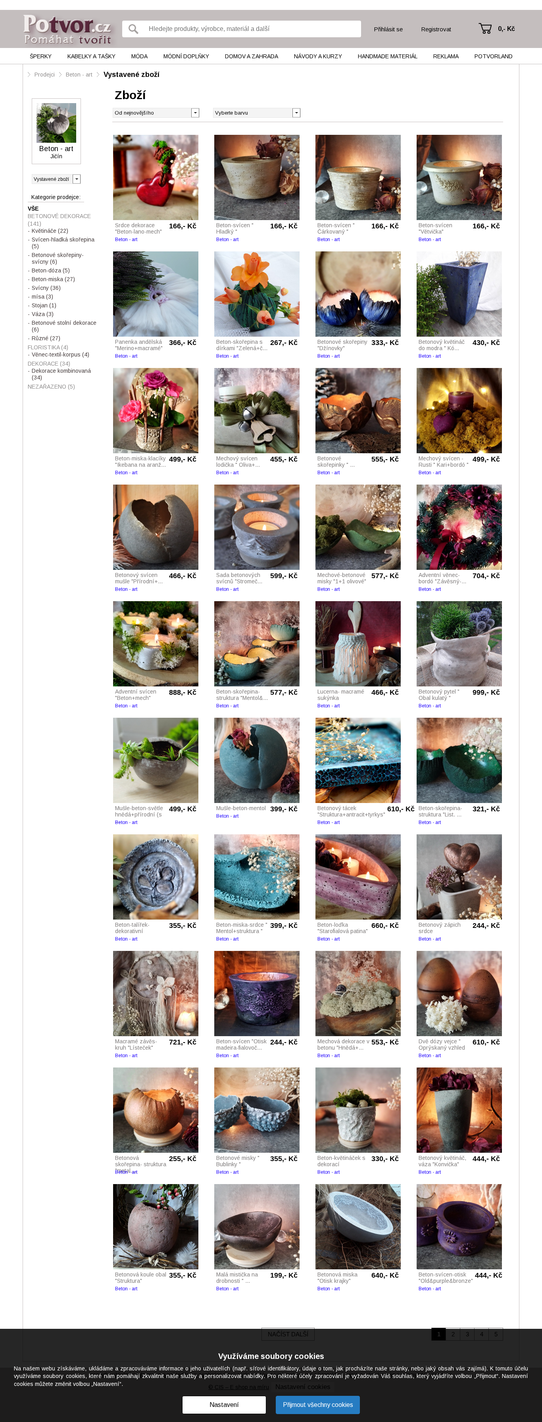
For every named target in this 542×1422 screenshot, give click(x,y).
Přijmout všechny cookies (318, 1404)
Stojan (44, 305)
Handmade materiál (387, 56)
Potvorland (494, 56)
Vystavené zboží (132, 75)
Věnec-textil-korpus (60, 354)
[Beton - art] (56, 123)
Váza (43, 314)
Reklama (446, 56)
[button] (296, 112)
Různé (46, 338)
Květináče (50, 231)
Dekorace (49, 363)
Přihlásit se (388, 29)
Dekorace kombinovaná (61, 374)
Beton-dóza (51, 270)
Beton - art (79, 74)
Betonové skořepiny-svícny (58, 258)
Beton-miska (53, 279)
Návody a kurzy (318, 56)
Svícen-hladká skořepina (63, 242)
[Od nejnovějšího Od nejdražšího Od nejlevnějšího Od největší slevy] (156, 113)
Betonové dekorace (59, 220)
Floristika (48, 347)
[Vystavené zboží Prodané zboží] (56, 179)
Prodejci (45, 74)
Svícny (46, 288)
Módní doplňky (186, 56)
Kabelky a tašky (91, 56)
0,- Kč (506, 28)
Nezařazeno (51, 386)
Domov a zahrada (251, 56)
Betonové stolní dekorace (64, 326)
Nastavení (224, 1404)
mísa (42, 296)
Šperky (41, 56)
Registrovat (436, 29)
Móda (139, 56)
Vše (33, 208)
